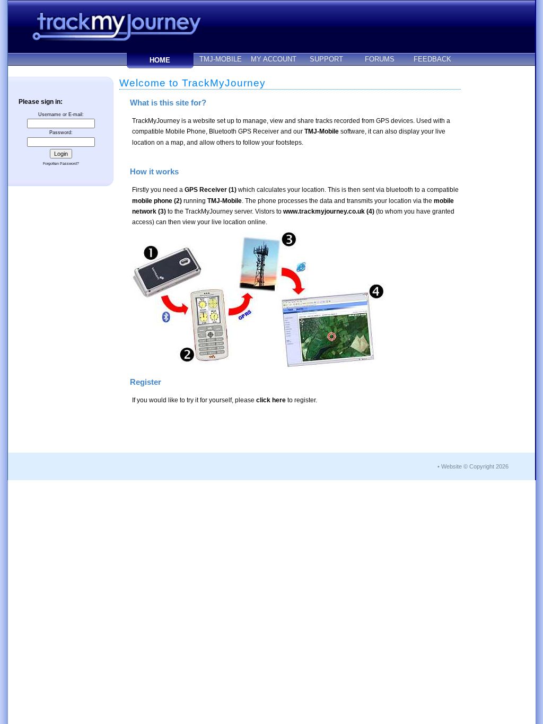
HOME (160, 60)
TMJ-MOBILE (220, 59)
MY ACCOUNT (273, 59)
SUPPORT (326, 59)
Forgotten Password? (61, 163)
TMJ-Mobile (321, 131)
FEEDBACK (432, 59)
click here (271, 400)
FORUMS (380, 59)
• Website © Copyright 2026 (473, 466)
